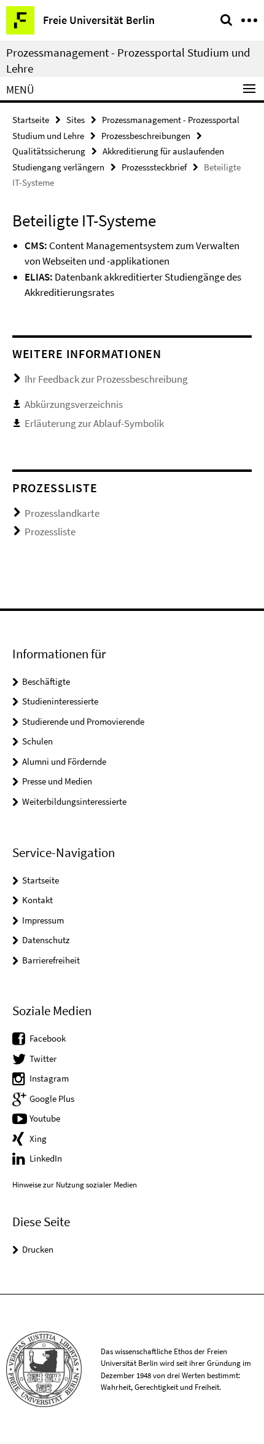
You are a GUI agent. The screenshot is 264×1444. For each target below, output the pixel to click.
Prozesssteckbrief (154, 167)
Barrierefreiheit (51, 960)
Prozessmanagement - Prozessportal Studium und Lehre (128, 60)
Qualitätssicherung (48, 151)
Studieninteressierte (60, 701)
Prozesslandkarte (62, 513)
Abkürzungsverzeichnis (74, 404)
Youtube (44, 1118)
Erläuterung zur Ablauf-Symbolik (94, 423)
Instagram (49, 1078)
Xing (38, 1138)
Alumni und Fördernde (64, 761)
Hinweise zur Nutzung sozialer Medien (74, 1184)
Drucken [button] (37, 1249)
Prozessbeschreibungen (145, 136)
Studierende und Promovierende (83, 721)
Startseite (30, 120)
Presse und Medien (57, 781)
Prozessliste (50, 531)
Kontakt (37, 900)
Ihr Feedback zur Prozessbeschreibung (106, 379)
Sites (75, 120)
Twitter (42, 1058)
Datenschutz (45, 940)
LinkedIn (45, 1158)
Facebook (47, 1038)
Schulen (37, 741)
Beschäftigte (46, 681)
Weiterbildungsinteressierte (74, 801)
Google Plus (51, 1098)
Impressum (43, 920)
